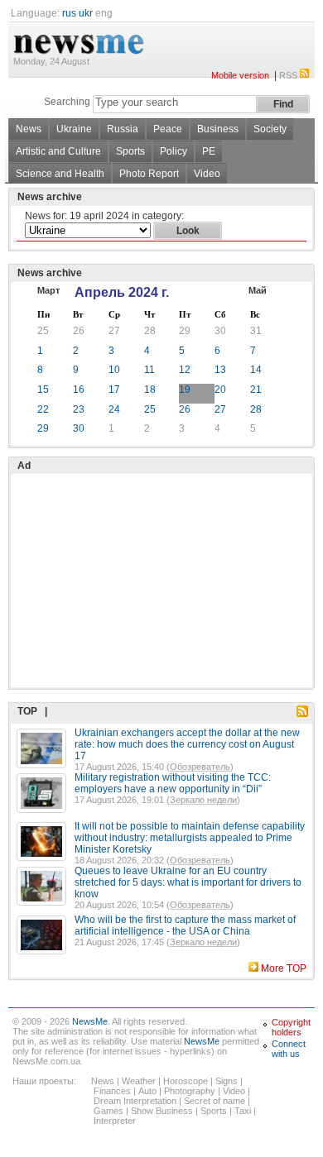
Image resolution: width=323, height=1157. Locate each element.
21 (256, 389)
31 (256, 331)
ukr (86, 13)
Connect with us (289, 1049)
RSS (288, 75)
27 (114, 331)
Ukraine (74, 129)
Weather (139, 1081)
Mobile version (240, 75)
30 (220, 331)
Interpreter (115, 1121)
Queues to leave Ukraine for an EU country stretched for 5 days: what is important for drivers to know (188, 882)
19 (184, 389)
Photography (189, 1091)
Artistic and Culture (58, 151)
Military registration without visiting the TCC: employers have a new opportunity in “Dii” (173, 783)
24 (114, 409)
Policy (173, 151)
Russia (122, 129)
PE (208, 151)
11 (149, 369)
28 (150, 331)
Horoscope (185, 1081)
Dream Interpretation (135, 1101)
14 (256, 369)
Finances (112, 1091)
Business (218, 129)
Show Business (162, 1111)
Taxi (242, 1111)
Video (207, 173)
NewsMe (90, 1021)
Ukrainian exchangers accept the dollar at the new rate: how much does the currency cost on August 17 (187, 744)
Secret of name (214, 1101)
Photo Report (149, 173)
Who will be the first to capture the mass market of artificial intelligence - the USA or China (185, 925)
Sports (130, 151)
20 (220, 389)
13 (220, 369)
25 (43, 331)
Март (48, 290)
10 (114, 369)
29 (184, 331)
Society (270, 129)
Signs (226, 1081)
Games (108, 1111)
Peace (167, 129)
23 (78, 409)
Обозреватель (200, 767)
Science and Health (60, 173)
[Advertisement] (141, 539)
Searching (67, 102)
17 (114, 389)
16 (78, 389)
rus (69, 13)
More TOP (283, 968)
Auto (147, 1091)
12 (184, 369)
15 (43, 389)
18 (150, 389)
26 (78, 331)
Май (257, 290)
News (28, 129)
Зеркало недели (203, 800)
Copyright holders (291, 1027)
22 (43, 409)
